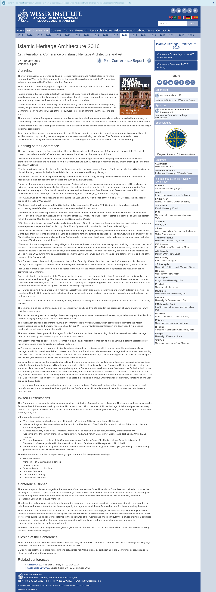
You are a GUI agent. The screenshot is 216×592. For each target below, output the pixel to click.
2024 (49, 35)
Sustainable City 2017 (38, 568)
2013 (153, 35)
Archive (68, 30)
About (141, 30)
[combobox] (172, 23)
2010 (181, 35)
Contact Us (163, 30)
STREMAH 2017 (35, 564)
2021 (77, 35)
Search (192, 23)
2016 (124, 35)
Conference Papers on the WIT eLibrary (172, 66)
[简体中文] (180, 17)
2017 (115, 35)
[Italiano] (192, 17)
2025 (39, 35)
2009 (191, 35)
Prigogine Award (124, 30)
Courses (56, 30)
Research (81, 30)
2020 (86, 35)
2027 (20, 35)
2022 (68, 35)
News (150, 30)
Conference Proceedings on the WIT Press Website (175, 56)
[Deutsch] (188, 17)
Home (20, 30)
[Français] (184, 17)
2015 (134, 35)
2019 (96, 35)
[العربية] (175, 17)
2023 (58, 35)
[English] (171, 17)
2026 (30, 35)
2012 (162, 35)
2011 (172, 35)
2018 (105, 35)
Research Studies (101, 30)
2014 (143, 35)
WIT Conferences (37, 30)
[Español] (196, 17)
